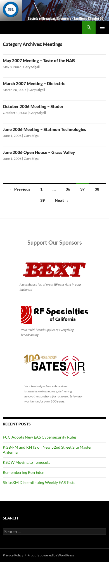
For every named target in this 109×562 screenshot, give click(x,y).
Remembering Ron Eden (23, 472)
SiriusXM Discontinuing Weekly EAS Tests (39, 482)
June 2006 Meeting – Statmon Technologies (44, 129)
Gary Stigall (31, 67)
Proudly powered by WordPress (50, 555)
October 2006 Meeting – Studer (33, 106)
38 (97, 189)
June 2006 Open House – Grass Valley (39, 152)
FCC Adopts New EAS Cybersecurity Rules (40, 437)
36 (68, 189)
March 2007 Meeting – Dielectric (34, 83)
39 (42, 200)
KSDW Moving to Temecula (26, 462)
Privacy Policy (13, 555)
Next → (62, 200)
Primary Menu (102, 27)
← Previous (20, 189)
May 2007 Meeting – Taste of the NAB (39, 60)
